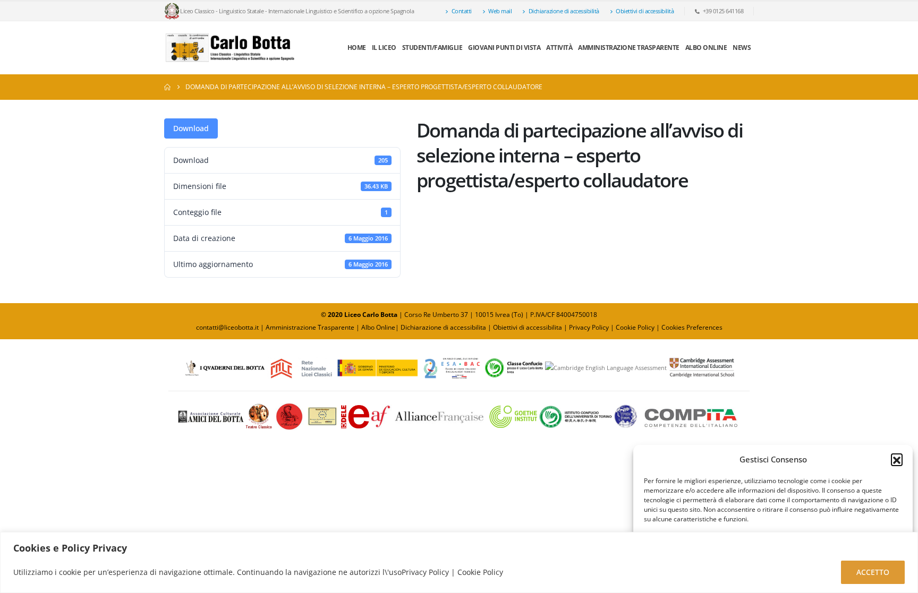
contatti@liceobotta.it (227, 327)
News (742, 47)
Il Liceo (384, 47)
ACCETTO (872, 572)
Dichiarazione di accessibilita (443, 327)
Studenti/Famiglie (432, 47)
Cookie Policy (635, 327)
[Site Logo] (230, 47)
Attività (559, 47)
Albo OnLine (706, 47)
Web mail (500, 11)
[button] (896, 459)
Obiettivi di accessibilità (645, 11)
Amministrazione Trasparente (628, 47)
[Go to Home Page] (167, 87)
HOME (356, 47)
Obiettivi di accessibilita (527, 327)
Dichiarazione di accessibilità (564, 11)
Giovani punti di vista (504, 47)
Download (191, 128)
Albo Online (378, 327)
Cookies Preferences (691, 327)
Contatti (462, 11)
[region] (459, 562)
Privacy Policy (589, 327)
